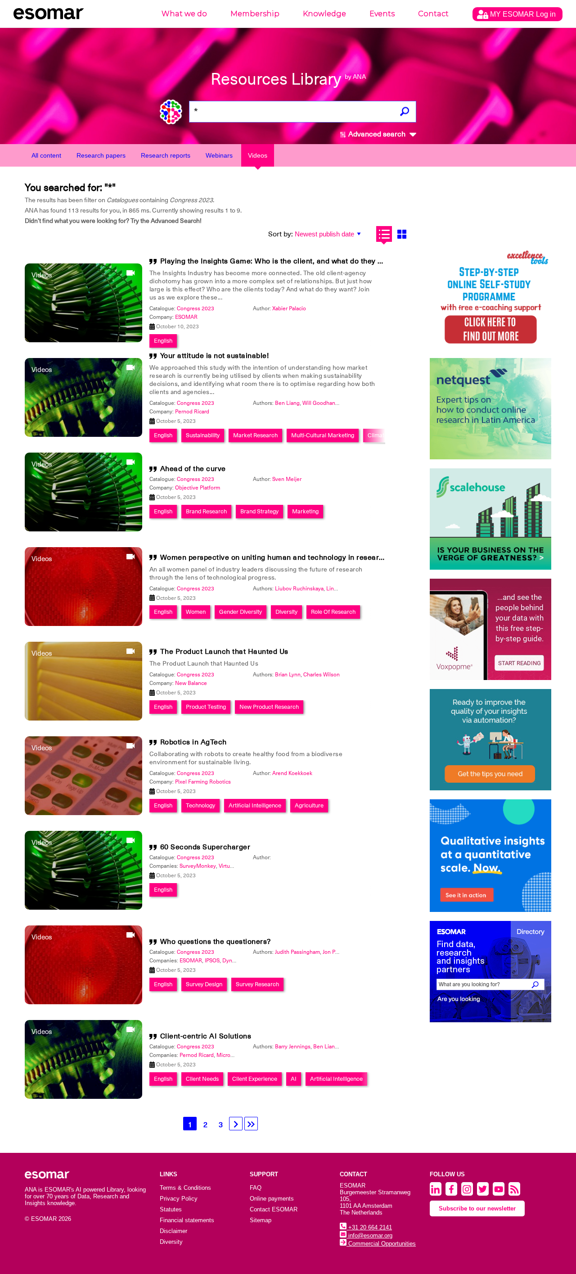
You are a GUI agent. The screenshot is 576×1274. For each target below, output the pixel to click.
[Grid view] (402, 234)
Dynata (230, 960)
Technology (200, 805)
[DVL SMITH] (490, 298)
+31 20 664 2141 (369, 1227)
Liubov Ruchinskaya (299, 588)
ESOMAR (186, 317)
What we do (184, 13)
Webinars (219, 155)
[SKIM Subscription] (490, 739)
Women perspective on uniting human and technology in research (274, 557)
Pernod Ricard (192, 411)
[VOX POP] (490, 629)
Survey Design (204, 984)
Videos (257, 155)
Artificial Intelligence (255, 805)
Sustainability (203, 435)
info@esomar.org (369, 1235)
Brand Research (206, 511)
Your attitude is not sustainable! (214, 355)
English (163, 341)
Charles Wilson (321, 674)
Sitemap (260, 1220)
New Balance (191, 683)
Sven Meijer (287, 479)
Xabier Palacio (289, 308)
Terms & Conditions (185, 1187)
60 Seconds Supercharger (205, 847)
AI (294, 1079)
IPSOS (212, 960)
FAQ (255, 1187)
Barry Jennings (292, 1046)
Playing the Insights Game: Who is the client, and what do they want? (279, 261)
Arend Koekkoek (292, 773)
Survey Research (257, 984)
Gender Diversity (240, 612)
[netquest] (490, 408)
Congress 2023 (195, 308)
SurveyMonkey (198, 866)
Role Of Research (333, 612)
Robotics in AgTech (193, 742)
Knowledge (324, 13)
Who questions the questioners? (215, 941)
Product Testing (206, 707)
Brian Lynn (288, 674)
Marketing (305, 511)
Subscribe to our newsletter (477, 1208)
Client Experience (254, 1079)
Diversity (286, 612)
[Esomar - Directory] (490, 971)
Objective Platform (197, 487)
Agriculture (309, 805)
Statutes (171, 1209)
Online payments (272, 1198)
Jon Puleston (338, 952)
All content (46, 155)
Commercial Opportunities (381, 1243)
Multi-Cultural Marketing (322, 435)
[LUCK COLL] (490, 519)
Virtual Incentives (240, 866)
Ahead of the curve (193, 468)
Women (196, 612)
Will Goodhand (320, 403)
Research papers (101, 155)
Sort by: (280, 234)
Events (382, 13)
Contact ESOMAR (273, 1209)
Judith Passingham (297, 952)
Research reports (165, 155)
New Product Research (269, 707)
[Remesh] (490, 855)
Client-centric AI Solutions (206, 1036)
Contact (433, 13)
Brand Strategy (259, 511)
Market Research (255, 435)
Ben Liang (287, 403)
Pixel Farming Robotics (203, 781)
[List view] (384, 234)
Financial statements (187, 1220)
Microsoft (228, 1055)
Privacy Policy (179, 1198)
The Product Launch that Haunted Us (224, 651)
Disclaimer (173, 1231)
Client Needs (202, 1079)
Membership (254, 13)
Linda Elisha (341, 588)
